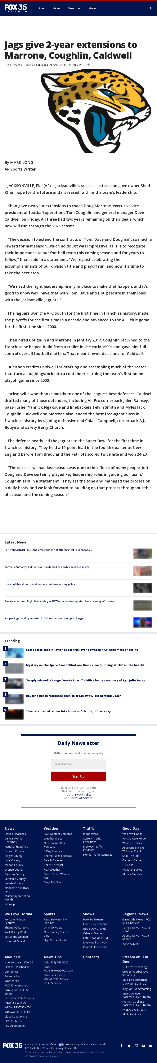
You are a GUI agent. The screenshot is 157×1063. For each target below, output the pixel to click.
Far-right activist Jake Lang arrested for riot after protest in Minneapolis (48, 550)
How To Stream (93, 919)
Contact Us (11, 971)
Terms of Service (81, 798)
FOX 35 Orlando (13, 65)
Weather (51, 828)
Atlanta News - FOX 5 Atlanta (135, 937)
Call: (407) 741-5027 (56, 962)
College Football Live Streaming (135, 973)
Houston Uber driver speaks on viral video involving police (40, 584)
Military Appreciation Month (17, 897)
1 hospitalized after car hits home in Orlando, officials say (68, 711)
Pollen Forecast (53, 865)
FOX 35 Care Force (134, 838)
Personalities (12, 976)
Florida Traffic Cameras (97, 854)
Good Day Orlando (94, 928)
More (92, 8)
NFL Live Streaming (134, 967)
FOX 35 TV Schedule (95, 924)
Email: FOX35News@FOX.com (58, 968)
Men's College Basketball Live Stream (136, 995)
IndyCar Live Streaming (136, 989)
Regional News (135, 914)
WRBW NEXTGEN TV (17, 1007)
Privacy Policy (83, 794)
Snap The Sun (52, 882)
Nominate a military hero (17, 889)
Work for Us (12, 981)
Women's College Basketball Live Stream (136, 1003)
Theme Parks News (17, 927)
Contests (91, 957)
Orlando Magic (53, 927)
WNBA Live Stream (134, 1009)
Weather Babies (132, 843)
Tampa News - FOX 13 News (136, 929)
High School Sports (55, 940)
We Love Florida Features (15, 921)
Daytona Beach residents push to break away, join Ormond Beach (73, 696)
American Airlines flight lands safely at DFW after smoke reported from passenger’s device (60, 601)
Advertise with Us (15, 1002)
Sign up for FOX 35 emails (16, 991)
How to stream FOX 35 (19, 962)
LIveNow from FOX (95, 942)
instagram (136, 1046)
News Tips (52, 957)
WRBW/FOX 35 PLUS (18, 1012)
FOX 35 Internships (16, 985)
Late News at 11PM (95, 938)
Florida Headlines (15, 834)
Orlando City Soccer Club (56, 933)
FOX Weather (52, 869)
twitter (129, 1046)
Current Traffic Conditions (92, 840)
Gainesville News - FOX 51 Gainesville (136, 921)
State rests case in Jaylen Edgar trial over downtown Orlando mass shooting (82, 649)
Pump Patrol (91, 834)
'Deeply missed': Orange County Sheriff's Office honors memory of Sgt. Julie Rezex (85, 680)
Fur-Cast (127, 865)
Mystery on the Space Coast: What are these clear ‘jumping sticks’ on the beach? (85, 665)
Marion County (14, 865)
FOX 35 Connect (54, 983)
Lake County (12, 860)
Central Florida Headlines (14, 840)
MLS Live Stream (132, 1014)
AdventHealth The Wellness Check (133, 849)
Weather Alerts (53, 838)
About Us (12, 957)
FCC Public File (14, 1021)
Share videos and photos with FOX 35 (56, 976)
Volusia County (14, 883)
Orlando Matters (93, 933)
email (151, 1046)
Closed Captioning (16, 1016)
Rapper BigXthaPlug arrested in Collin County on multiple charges (45, 618)
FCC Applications (15, 1026)
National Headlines (16, 846)
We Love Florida (132, 834)
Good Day (130, 828)
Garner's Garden (132, 860)
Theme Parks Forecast (58, 856)
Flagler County (13, 856)
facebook (122, 1046)
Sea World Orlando (16, 936)
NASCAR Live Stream (135, 984)
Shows (88, 914)
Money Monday (132, 874)
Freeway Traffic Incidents (92, 848)
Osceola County (14, 874)
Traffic (88, 828)
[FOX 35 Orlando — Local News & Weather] (17, 8)
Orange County (14, 869)
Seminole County (15, 879)
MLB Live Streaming (134, 979)
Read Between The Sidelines (56, 921)
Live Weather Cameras (58, 834)
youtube (144, 1046)
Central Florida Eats (95, 947)
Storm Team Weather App (57, 875)
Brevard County (14, 851)
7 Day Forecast (53, 851)
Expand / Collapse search (150, 8)
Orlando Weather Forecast (54, 844)
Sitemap (10, 904)
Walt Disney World (16, 932)
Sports (29, 65)
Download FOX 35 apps (19, 998)
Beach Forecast (53, 860)
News (9, 828)
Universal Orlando (16, 941)
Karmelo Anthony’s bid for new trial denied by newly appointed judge (47, 567)
